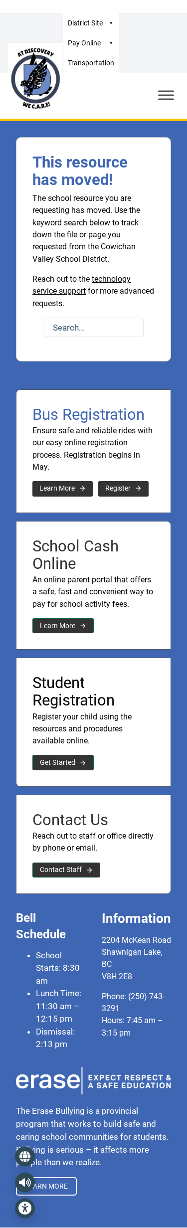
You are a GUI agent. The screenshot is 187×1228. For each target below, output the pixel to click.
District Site (85, 23)
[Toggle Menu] (166, 95)
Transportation (91, 63)
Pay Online (84, 43)
